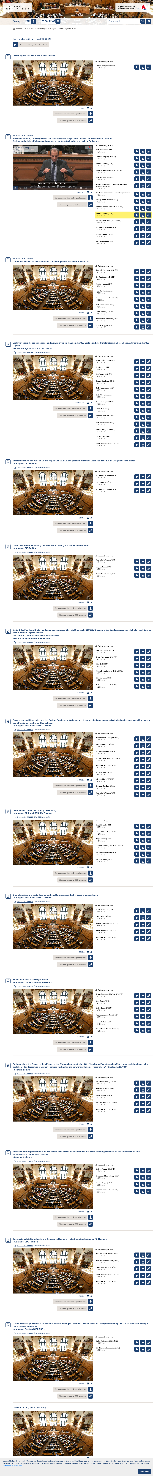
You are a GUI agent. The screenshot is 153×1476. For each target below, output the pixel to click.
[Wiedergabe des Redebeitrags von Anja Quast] (136, 1002)
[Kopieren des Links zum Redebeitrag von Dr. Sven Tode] (148, 773)
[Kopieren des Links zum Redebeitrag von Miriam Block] (148, 745)
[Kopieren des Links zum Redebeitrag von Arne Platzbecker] (148, 1089)
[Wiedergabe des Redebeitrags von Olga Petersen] (136, 679)
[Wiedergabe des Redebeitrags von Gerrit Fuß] (136, 483)
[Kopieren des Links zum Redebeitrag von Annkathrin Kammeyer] (148, 738)
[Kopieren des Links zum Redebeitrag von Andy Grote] (148, 396)
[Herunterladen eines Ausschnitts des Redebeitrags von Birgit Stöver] (142, 840)
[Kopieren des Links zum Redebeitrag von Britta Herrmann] (148, 658)
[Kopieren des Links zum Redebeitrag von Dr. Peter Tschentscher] (148, 194)
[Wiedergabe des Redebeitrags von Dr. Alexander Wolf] (136, 228)
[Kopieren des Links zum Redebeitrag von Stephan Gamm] (148, 242)
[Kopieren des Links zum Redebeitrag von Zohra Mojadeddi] (148, 1268)
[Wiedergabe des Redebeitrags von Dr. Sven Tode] (136, 773)
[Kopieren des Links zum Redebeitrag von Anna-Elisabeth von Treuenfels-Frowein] (148, 185)
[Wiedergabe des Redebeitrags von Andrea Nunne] (136, 1170)
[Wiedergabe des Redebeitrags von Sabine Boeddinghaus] (136, 672)
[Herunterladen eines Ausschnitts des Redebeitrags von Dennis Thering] (142, 165)
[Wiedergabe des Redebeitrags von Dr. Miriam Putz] (136, 1083)
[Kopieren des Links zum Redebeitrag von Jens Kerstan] (148, 292)
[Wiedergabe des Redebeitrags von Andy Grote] (136, 396)
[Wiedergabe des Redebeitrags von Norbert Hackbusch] (136, 171)
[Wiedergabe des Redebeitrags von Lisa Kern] (136, 917)
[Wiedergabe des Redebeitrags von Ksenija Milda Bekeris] (136, 201)
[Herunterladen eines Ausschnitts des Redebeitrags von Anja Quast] (142, 1002)
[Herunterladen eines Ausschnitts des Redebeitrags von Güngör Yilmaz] (142, 235)
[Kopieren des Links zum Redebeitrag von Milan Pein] (148, 410)
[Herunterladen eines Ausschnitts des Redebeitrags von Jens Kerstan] (142, 292)
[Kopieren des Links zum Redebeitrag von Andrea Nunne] (148, 1170)
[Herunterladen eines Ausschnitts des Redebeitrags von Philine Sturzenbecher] (142, 320)
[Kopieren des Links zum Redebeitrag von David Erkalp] (148, 1096)
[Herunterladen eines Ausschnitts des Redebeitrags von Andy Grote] (142, 396)
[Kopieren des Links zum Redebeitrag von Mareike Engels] (148, 158)
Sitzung (16, 21)
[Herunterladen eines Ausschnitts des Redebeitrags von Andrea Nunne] (142, 1170)
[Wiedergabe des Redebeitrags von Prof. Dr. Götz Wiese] (136, 1255)
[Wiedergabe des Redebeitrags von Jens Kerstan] (136, 292)
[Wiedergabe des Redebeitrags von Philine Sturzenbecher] (136, 320)
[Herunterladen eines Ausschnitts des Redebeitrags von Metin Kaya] (142, 931)
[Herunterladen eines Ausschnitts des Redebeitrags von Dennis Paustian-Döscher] (142, 208)
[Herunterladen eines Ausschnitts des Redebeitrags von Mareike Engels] (142, 158)
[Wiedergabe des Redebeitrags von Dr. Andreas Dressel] (136, 1030)
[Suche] (142, 21)
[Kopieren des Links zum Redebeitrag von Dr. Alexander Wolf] (148, 228)
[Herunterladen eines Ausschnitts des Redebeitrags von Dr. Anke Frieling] (142, 752)
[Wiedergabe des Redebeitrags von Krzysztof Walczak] (136, 561)
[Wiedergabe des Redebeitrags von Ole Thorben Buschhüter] (136, 1349)
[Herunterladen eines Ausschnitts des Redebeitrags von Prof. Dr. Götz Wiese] (142, 1255)
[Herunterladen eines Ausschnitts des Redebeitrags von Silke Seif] (142, 665)
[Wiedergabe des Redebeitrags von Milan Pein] (136, 410)
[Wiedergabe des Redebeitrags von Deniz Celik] (136, 361)
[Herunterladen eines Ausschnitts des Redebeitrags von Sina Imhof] (142, 375)
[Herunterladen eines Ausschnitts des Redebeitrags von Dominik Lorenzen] (142, 271)
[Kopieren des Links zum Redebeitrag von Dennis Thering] (148, 165)
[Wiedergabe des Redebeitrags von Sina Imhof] (136, 375)
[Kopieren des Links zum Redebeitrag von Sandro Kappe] (148, 285)
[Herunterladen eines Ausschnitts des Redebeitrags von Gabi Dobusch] (142, 568)
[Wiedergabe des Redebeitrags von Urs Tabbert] (136, 368)
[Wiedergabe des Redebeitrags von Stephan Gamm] (136, 242)
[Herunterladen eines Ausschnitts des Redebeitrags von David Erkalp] (142, 1096)
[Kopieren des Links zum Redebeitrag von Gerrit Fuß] (148, 483)
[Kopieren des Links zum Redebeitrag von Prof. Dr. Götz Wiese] (148, 1255)
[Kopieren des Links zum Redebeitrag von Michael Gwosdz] (148, 833)
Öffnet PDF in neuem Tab (33, 352)
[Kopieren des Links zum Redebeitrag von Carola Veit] (148, 67)
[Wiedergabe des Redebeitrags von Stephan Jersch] (136, 299)
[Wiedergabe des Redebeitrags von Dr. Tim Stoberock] (136, 278)
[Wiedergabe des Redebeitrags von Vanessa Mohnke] (136, 651)
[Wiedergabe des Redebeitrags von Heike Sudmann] (136, 444)
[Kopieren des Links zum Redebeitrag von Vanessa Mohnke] (148, 651)
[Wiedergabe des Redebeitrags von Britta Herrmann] (136, 658)
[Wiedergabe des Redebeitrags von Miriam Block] (136, 745)
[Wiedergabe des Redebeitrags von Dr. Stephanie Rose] (136, 221)
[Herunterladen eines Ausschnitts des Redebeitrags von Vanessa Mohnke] (142, 651)
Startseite (19, 29)
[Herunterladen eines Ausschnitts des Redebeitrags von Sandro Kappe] (142, 285)
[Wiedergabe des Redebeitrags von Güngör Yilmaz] (136, 235)
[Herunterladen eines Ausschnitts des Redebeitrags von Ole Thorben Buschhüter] (142, 1349)
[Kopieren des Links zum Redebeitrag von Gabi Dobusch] (148, 568)
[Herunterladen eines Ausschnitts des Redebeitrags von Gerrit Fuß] (142, 483)
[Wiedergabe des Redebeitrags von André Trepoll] (136, 1009)
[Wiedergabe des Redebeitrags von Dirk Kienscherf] (136, 151)
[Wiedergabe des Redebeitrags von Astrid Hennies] (136, 826)
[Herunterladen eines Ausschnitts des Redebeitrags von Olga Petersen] (142, 679)
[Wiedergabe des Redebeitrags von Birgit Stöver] (136, 840)
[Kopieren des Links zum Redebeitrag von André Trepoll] (148, 1009)
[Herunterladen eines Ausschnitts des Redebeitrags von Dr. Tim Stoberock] (142, 278)
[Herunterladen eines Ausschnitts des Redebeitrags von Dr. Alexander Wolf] (142, 228)
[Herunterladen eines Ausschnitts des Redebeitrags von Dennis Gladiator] (142, 382)
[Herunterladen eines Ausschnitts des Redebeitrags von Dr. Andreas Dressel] (142, 1030)
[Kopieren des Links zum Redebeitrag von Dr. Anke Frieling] (148, 752)
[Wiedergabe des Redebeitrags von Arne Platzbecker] (136, 1089)
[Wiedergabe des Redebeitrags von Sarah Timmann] (136, 910)
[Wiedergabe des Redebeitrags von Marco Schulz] (136, 1023)
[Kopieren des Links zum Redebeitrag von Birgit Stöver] (148, 840)
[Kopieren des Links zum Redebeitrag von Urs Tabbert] (148, 368)
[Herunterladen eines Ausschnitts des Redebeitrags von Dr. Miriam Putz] (142, 1083)
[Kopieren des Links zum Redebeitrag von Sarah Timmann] (148, 910)
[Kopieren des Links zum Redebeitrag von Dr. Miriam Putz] (148, 1083)
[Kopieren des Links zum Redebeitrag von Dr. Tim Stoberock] (148, 278)
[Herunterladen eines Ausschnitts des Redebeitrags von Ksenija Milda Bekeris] (142, 201)
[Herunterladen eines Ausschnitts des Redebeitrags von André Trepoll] (142, 1009)
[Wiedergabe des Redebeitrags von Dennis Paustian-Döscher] (136, 208)
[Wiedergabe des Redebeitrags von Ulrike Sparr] (136, 313)
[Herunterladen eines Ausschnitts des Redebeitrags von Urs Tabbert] (142, 368)
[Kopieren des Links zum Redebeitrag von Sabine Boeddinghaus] (148, 672)
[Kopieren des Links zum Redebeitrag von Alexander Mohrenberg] (148, 1177)
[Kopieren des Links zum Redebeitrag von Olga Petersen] (148, 679)
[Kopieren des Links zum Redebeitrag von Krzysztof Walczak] (148, 561)
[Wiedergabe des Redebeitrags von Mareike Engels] (136, 158)
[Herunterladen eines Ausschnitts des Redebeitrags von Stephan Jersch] (142, 299)
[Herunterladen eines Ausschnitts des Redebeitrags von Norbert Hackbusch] (142, 171)
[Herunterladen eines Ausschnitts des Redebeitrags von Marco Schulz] (142, 1023)
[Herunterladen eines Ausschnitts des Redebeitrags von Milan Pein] (142, 410)
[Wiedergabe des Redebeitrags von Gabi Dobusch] (136, 568)
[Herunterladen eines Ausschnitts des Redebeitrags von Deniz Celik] (142, 361)
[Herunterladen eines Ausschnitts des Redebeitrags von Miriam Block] (142, 745)
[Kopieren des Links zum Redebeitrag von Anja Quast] (148, 1002)
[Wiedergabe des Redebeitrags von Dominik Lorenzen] (136, 271)
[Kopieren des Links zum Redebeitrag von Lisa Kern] (148, 917)
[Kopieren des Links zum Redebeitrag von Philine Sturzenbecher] (148, 320)
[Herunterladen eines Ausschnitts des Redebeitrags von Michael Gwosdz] (142, 833)
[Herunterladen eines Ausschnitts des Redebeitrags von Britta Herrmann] (142, 658)
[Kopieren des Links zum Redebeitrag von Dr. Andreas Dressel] (148, 1030)
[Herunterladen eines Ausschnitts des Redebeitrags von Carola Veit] (142, 67)
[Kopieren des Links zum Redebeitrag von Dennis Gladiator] (148, 382)
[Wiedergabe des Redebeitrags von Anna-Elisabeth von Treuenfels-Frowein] (136, 185)
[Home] (148, 21)
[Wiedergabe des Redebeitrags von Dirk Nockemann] (136, 178)
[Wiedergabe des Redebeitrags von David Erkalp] (136, 1096)
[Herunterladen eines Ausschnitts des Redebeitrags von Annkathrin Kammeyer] (142, 738)
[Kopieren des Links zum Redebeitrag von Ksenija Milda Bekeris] (148, 201)
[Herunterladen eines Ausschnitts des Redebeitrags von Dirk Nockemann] (142, 178)
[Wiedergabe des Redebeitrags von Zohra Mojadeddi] (136, 1268)
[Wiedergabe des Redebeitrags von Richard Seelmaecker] (136, 924)
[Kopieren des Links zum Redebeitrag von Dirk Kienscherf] (148, 151)
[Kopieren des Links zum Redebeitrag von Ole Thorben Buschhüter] (148, 1349)
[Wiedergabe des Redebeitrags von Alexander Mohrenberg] (136, 1177)
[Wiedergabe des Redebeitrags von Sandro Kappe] (136, 285)
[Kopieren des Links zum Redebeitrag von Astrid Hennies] (148, 826)
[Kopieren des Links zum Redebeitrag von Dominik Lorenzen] (148, 271)
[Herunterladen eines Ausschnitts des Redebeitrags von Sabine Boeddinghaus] (142, 672)
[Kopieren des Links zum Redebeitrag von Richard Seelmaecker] (148, 924)
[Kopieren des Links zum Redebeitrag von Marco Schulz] (148, 1023)
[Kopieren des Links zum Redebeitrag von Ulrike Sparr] (148, 313)
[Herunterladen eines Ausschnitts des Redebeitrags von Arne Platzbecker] (142, 1089)
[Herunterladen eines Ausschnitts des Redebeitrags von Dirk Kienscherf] (142, 151)
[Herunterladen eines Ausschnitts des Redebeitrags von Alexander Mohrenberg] (142, 1177)
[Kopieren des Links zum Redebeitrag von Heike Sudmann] (148, 444)
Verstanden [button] (144, 1471)
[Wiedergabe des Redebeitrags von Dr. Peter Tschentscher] (136, 194)
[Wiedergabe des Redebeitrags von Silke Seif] (136, 665)
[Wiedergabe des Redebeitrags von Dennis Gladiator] (136, 382)
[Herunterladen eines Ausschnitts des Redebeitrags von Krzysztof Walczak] (142, 561)
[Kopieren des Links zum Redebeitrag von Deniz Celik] (148, 361)
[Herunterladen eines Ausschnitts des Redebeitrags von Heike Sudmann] (142, 444)
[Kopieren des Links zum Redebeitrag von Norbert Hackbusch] (148, 171)
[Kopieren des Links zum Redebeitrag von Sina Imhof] (148, 375)
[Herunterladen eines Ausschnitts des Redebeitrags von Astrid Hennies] (142, 826)
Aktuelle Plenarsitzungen (36, 29)
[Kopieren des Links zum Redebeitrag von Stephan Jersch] (148, 299)
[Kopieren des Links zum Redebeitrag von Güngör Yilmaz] (148, 235)
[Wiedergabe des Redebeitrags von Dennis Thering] (136, 165)
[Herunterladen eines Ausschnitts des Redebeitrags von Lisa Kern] (142, 917)
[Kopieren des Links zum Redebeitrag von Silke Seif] (148, 665)
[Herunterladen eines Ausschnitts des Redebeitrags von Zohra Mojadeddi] (142, 1268)
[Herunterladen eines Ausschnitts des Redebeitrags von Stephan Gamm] (142, 242)
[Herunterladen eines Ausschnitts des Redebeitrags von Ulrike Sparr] (142, 313)
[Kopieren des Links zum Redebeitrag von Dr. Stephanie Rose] (148, 221)
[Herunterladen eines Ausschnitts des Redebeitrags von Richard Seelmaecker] (142, 924)
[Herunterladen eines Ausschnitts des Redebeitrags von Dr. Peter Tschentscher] (142, 194)
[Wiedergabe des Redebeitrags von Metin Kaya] (136, 931)
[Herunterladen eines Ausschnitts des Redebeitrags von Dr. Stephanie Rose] (142, 221)
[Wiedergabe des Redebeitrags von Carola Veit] (136, 67)
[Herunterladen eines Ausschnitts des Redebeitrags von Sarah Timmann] (142, 910)
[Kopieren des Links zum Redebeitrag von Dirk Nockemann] (148, 178)
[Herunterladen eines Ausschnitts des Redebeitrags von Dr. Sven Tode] (142, 773)
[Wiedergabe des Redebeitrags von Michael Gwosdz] (136, 833)
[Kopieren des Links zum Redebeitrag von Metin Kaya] (148, 931)
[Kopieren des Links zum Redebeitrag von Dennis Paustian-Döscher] (148, 208)
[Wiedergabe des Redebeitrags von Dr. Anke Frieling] (136, 752)
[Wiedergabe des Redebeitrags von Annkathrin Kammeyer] (136, 738)
